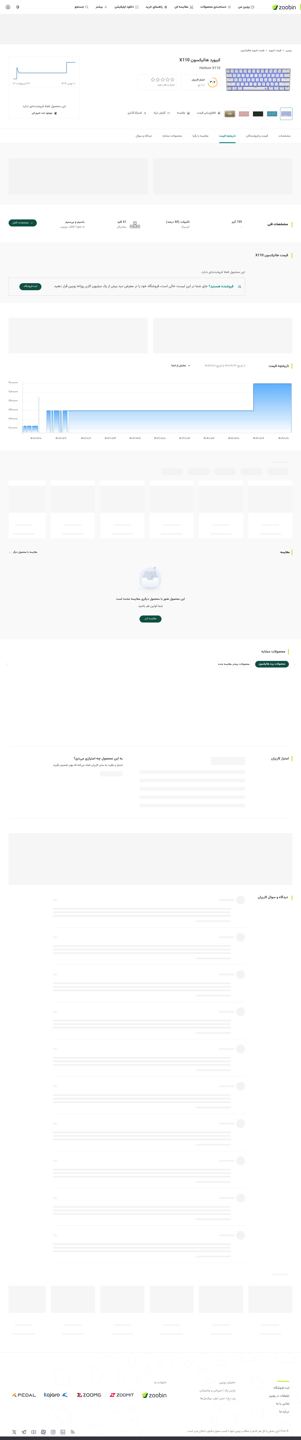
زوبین (289, 50)
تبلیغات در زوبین (279, 1396)
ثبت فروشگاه (281, 1388)
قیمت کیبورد (275, 50)
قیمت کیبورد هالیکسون (252, 50)
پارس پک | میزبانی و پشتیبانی (217, 1390)
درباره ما (284, 1412)
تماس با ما (282, 1404)
